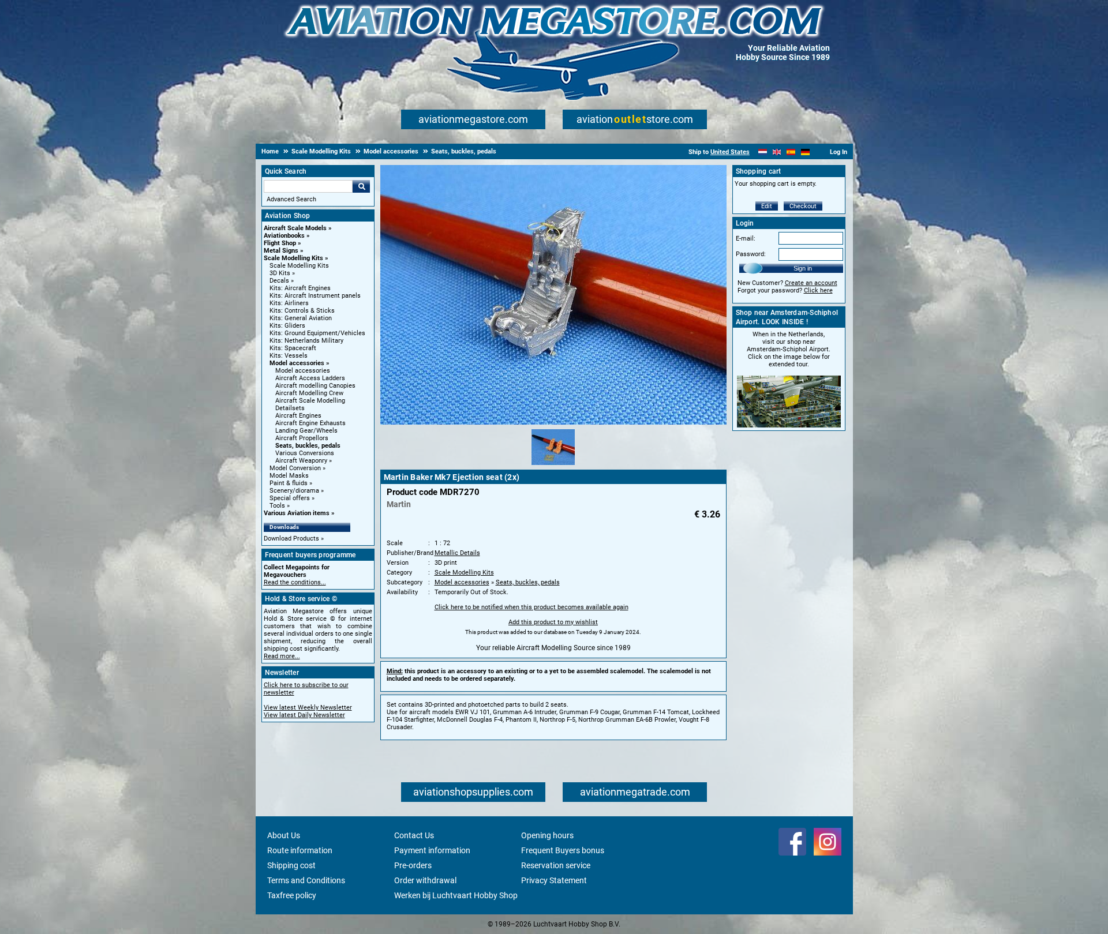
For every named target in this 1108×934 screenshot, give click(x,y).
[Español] (791, 152)
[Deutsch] (805, 152)
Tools (277, 505)
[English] (777, 152)
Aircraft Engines (298, 415)
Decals (279, 280)
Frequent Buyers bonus (562, 850)
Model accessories (296, 363)
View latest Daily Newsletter (304, 715)
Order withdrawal (425, 880)
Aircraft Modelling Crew (309, 393)
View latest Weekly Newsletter (308, 707)
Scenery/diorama (294, 490)
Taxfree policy (291, 895)
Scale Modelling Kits (293, 258)
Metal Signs (281, 250)
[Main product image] (553, 422)
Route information (299, 850)
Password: (751, 254)
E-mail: (745, 238)
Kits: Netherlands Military (306, 340)
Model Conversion (295, 468)
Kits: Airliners (289, 303)
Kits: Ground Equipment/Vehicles (317, 333)
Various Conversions (304, 453)
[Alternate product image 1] (553, 466)
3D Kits (279, 273)
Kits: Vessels (288, 355)
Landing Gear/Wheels (306, 430)
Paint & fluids (288, 483)
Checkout (803, 206)
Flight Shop (280, 243)
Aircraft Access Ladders (310, 378)
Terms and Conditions (306, 880)
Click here (818, 290)
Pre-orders (413, 865)
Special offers (289, 498)
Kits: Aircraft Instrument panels (315, 295)
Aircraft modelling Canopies (315, 385)
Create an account (811, 283)
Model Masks (289, 475)
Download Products (291, 538)
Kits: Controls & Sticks (302, 310)
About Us (283, 835)
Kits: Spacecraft (292, 348)
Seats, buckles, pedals (307, 445)
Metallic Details (457, 553)
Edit (766, 206)
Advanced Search (291, 199)
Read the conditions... (295, 582)
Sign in (802, 268)
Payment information (432, 850)
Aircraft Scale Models (295, 228)
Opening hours (547, 835)
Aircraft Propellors (301, 438)
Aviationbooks (284, 235)
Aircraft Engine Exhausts (310, 423)
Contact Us (414, 835)
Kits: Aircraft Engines (300, 288)
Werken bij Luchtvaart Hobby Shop (456, 895)
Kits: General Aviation (300, 318)
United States (730, 152)
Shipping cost (291, 865)
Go (361, 186)
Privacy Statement (554, 880)
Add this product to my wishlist (553, 622)
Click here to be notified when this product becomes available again (531, 607)
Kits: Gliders (287, 325)
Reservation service (555, 865)
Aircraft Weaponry (301, 460)
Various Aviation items (297, 513)
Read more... (282, 656)
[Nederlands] (762, 152)
